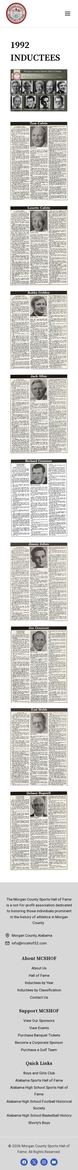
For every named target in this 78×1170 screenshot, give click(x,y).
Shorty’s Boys (39, 1123)
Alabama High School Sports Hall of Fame (39, 1090)
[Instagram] (44, 1162)
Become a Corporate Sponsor (39, 1042)
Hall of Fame (39, 975)
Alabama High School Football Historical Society (39, 1104)
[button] (39, 161)
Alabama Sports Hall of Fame (39, 1080)
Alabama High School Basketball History (39, 1115)
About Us (39, 968)
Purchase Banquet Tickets (39, 1035)
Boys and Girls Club (39, 1073)
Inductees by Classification (39, 990)
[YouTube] (54, 1162)
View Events (39, 1028)
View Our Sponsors (39, 1020)
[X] (34, 1162)
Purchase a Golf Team (39, 1050)
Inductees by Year (39, 983)
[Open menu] (67, 13)
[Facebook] (24, 1162)
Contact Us (39, 997)
